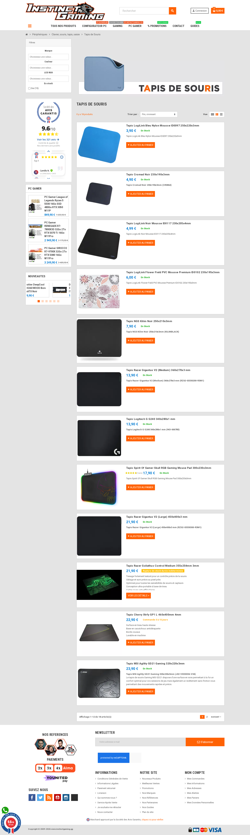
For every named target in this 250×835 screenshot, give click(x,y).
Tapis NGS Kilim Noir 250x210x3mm (149, 321)
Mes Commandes (195, 778)
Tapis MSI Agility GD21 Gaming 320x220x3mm (155, 663)
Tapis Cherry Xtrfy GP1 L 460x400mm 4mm (153, 614)
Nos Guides (148, 807)
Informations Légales (107, 783)
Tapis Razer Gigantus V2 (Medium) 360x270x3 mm (158, 370)
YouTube (57, 797)
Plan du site (147, 812)
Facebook (32, 797)
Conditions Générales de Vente (112, 778)
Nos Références (150, 797)
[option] (48, 290)
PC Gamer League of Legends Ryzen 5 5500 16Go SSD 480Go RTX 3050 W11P (56, 204)
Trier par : (133, 114)
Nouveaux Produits (151, 778)
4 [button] (50, 301)
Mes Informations (195, 783)
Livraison (101, 793)
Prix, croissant (149, 114)
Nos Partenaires (150, 802)
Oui (35, 88)
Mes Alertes (193, 793)
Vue (205, 114)
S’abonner (206, 742)
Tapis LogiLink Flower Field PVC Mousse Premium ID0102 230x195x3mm (173, 272)
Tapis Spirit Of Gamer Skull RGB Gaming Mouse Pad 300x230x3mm (168, 467)
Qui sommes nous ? (107, 797)
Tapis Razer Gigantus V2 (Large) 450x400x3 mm (156, 516)
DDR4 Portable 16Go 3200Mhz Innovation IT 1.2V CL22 (56, 288)
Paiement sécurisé (106, 788)
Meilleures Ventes (151, 783)
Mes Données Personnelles (200, 802)
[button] (48, 43)
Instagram (66, 797)
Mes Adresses (194, 788)
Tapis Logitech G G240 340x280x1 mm (150, 419)
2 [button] (42, 301)
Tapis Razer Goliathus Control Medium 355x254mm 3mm (162, 565)
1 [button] (39, 301)
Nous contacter (105, 812)
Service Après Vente (107, 802)
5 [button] (54, 301)
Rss (49, 797)
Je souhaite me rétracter (109, 807)
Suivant (216, 717)
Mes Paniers (193, 797)
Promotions (148, 788)
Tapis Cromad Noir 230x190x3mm (148, 174)
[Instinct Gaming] (65, 10)
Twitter (40, 797)
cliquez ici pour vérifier (152, 819)
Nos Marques (148, 793)
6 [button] (58, 301)
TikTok (74, 797)
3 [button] (46, 301)
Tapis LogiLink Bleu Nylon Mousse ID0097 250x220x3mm (162, 125)
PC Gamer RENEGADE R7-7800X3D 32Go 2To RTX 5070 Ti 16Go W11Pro (55, 229)
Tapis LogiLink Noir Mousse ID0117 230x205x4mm (158, 223)
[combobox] (42, 56)
